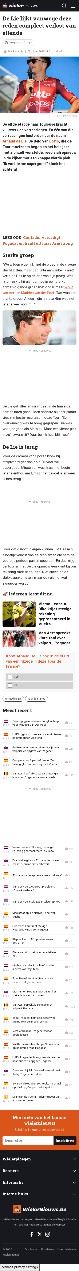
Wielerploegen (17, 1159)
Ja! (16, 677)
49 (60, 51)
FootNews (47, 1249)
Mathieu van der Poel (37, 293)
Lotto (54, 141)
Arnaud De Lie (13, 698)
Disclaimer (31, 1249)
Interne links (15, 1194)
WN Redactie (15, 51)
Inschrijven (65, 1140)
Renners (11, 1170)
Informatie (13, 1182)
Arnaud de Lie (15, 141)
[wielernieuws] (39, 1209)
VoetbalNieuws (67, 1249)
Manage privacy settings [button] (20, 1267)
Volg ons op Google (20, 42)
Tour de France (36, 698)
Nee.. (18, 685)
